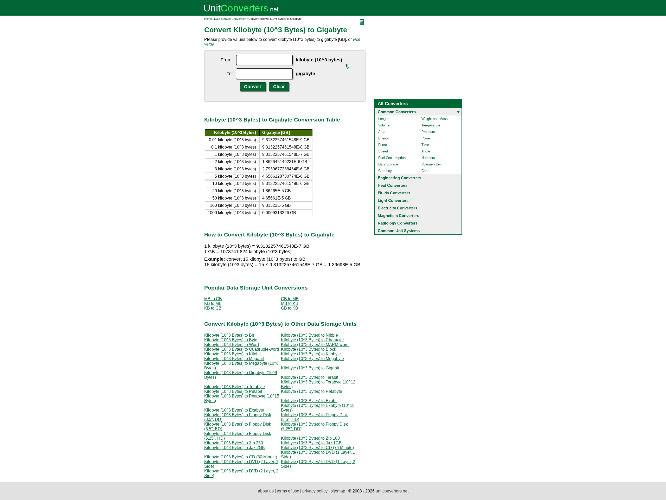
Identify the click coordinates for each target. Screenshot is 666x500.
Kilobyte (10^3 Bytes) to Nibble (309, 335)
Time (425, 145)
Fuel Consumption (392, 158)
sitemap (338, 491)
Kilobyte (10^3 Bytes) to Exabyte (234, 410)
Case (425, 171)
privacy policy (315, 491)
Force (382, 145)
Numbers (428, 158)
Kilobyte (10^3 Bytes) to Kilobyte (311, 354)
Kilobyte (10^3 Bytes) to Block (308, 349)
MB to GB (213, 299)
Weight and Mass (434, 119)
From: (227, 59)
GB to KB (289, 308)
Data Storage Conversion (230, 18)
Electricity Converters (397, 208)
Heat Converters (392, 185)
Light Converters (393, 200)
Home (208, 18)
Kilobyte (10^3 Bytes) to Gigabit (310, 368)
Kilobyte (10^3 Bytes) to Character (312, 340)
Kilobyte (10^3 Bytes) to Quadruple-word (241, 349)
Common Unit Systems (399, 230)
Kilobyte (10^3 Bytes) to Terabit (309, 377)
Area (381, 132)
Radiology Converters (398, 223)
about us (266, 491)
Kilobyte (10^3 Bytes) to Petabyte (311, 391)
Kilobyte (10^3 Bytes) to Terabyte (234, 386)
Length (383, 119)
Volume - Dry (431, 164)
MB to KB (289, 303)
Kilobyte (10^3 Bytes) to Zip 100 (310, 438)
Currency (385, 171)
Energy (383, 138)
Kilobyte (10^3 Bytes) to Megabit (234, 358)
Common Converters (397, 112)
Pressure (428, 132)
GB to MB (290, 299)
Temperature (430, 125)
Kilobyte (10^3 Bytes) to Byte (230, 340)
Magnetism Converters (398, 215)
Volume (383, 125)
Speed (383, 151)
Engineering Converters (399, 178)
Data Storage (388, 164)
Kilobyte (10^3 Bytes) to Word (231, 344)
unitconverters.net (392, 491)
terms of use (288, 491)
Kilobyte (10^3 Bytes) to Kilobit (232, 354)
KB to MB (213, 303)
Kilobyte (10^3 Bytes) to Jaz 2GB (234, 447)
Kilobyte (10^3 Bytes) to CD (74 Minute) (317, 447)
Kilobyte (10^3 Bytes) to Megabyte (312, 358)
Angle (425, 151)
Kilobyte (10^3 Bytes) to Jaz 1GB (311, 443)
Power (426, 138)
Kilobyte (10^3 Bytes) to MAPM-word (315, 344)
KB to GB (212, 308)
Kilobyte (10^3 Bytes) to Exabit (309, 401)
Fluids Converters (394, 193)
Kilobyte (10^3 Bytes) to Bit (229, 335)
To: (230, 73)
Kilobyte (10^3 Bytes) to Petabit (233, 391)
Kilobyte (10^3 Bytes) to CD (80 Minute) (240, 457)
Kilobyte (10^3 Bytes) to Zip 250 (233, 443)
